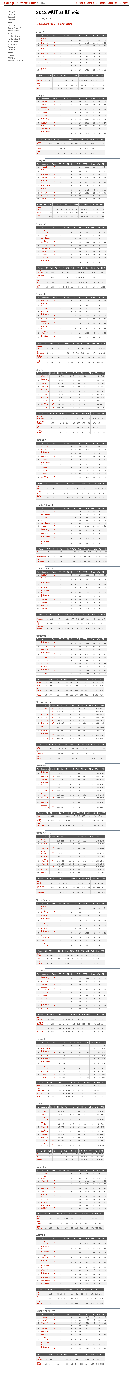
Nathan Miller (39, 1028)
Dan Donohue (40, 753)
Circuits (79, 2)
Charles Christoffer (40, 1090)
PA (64, 35)
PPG (101, 76)
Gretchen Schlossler (40, 417)
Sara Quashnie (40, 963)
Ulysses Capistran (40, 560)
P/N (81, 76)
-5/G (76, 76)
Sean (38, 88)
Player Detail (65, 23)
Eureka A (11, 22)
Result (54, 35)
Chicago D (11, 20)
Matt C (39, 959)
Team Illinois (12, 55)
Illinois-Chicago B (14, 31)
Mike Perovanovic (41, 556)
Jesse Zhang (39, 820)
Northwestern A (14, 36)
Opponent (45, 35)
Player (39, 76)
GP (45, 76)
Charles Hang (39, 1293)
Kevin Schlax (39, 955)
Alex (38, 816)
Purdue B (11, 50)
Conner (39, 1154)
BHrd (93, 35)
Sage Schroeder (40, 892)
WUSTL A (11, 58)
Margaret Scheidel (40, 628)
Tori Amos (39, 694)
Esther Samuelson (41, 492)
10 (71, 35)
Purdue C (11, 53)
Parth (39, 1157)
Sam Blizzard (40, 689)
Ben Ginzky (39, 1222)
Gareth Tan (39, 347)
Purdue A (11, 47)
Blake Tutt (40, 552)
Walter (39, 1160)
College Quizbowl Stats (20, 3)
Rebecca (40, 1032)
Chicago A (11, 11)
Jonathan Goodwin (40, 1023)
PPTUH (86, 35)
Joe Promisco (40, 618)
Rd (38, 35)
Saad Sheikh (39, 1298)
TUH (79, 35)
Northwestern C (14, 42)
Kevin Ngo (39, 623)
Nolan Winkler (39, 1227)
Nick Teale (39, 84)
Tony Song (39, 362)
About (125, 2)
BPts (98, 35)
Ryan (38, 685)
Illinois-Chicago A (14, 28)
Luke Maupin (39, 80)
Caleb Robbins (40, 487)
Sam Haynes (39, 1303)
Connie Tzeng (39, 208)
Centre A (11, 9)
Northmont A (12, 33)
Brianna (39, 683)
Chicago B (11, 14)
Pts (97, 76)
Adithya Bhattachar (40, 1018)
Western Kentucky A (15, 61)
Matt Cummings (40, 825)
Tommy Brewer (39, 432)
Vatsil (39, 1096)
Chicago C (11, 17)
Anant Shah (39, 748)
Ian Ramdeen (40, 352)
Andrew (39, 1086)
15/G (65, 76)
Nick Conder (39, 1363)
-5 (75, 35)
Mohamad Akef (40, 887)
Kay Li (39, 212)
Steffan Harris (39, 497)
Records (103, 2)
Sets (95, 2)
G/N (86, 76)
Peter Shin (39, 286)
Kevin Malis (39, 757)
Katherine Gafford (40, 422)
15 (68, 35)
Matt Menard (39, 148)
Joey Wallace (40, 1358)
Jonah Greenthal (40, 272)
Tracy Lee (39, 216)
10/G (70, 76)
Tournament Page (45, 23)
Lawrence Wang (40, 277)
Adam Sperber (40, 882)
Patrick (39, 1093)
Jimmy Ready (39, 143)
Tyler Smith (39, 153)
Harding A (11, 25)
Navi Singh (39, 281)
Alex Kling (39, 1218)
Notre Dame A (13, 44)
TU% (92, 76)
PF (60, 35)
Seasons (88, 2)
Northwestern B (14, 39)
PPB (104, 35)
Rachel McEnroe (40, 357)
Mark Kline (39, 427)
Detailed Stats (114, 2)
